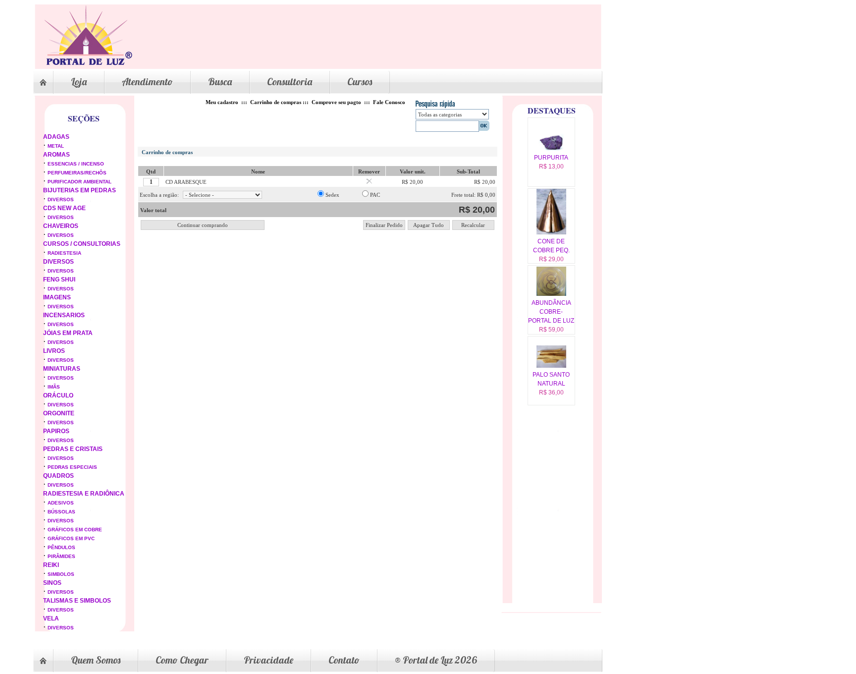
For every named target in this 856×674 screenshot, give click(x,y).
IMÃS (54, 387)
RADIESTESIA (64, 253)
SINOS (52, 582)
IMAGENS (57, 297)
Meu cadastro (222, 102)
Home (43, 82)
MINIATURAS (61, 368)
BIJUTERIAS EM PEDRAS (79, 190)
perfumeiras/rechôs (77, 172)
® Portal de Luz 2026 (436, 660)
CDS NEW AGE (64, 208)
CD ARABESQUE (186, 182)
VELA (51, 618)
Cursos (359, 81)
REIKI (51, 565)
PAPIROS (56, 431)
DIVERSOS (61, 199)
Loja (79, 81)
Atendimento (147, 81)
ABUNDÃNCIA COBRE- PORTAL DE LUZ (551, 311)
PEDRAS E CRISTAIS (73, 449)
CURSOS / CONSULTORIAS (81, 243)
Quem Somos (95, 660)
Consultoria (289, 81)
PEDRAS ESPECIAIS (72, 467)
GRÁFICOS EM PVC (71, 538)
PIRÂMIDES (61, 556)
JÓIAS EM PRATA (68, 333)
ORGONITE (58, 413)
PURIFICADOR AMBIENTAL (79, 181)
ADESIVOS (61, 503)
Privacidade (268, 660)
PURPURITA (551, 157)
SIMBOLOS (61, 574)
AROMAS (56, 154)
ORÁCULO (58, 395)
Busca (220, 81)
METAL (56, 146)
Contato (344, 660)
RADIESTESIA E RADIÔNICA (83, 493)
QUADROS (58, 475)
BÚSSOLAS (61, 511)
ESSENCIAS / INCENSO (76, 164)
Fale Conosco (389, 102)
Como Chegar (182, 660)
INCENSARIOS (64, 315)
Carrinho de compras (275, 102)
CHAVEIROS (60, 226)
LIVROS (54, 350)
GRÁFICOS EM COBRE (75, 529)
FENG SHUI (59, 279)
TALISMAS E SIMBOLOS (77, 600)
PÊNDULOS (61, 547)
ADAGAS (56, 136)
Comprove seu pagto (336, 102)
